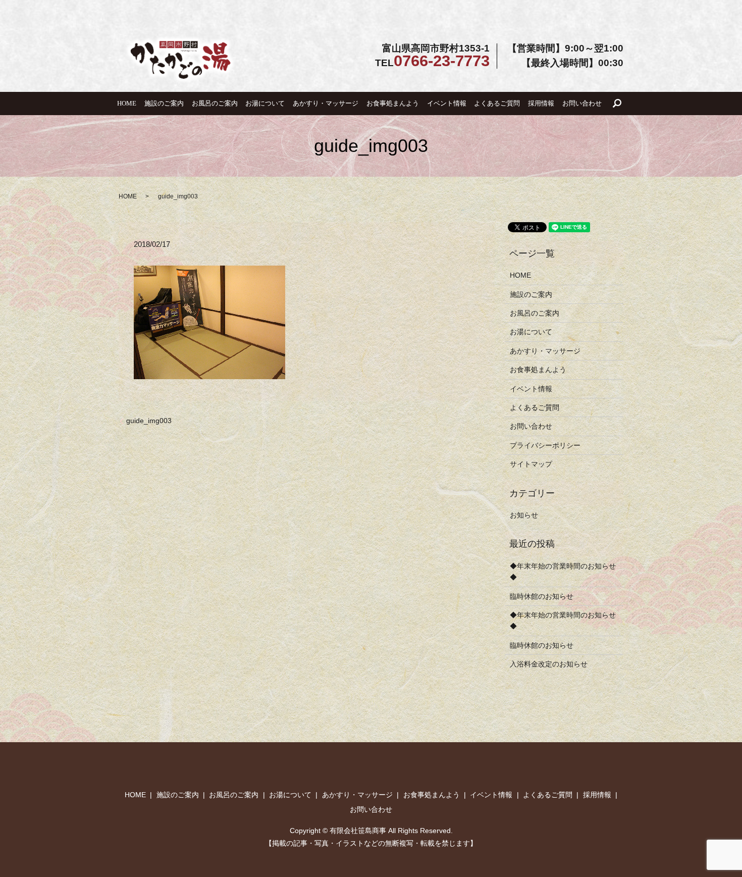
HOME (126, 103)
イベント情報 (446, 103)
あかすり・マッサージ (325, 103)
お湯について (265, 103)
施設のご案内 (164, 103)
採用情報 (541, 103)
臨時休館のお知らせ (541, 596)
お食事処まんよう (392, 103)
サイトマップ (531, 464)
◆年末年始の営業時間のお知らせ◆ (563, 571)
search (617, 103)
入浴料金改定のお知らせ (549, 664)
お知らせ (524, 515)
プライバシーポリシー (545, 445)
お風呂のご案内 (215, 103)
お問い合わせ (582, 103)
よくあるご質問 (497, 103)
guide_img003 (149, 421)
